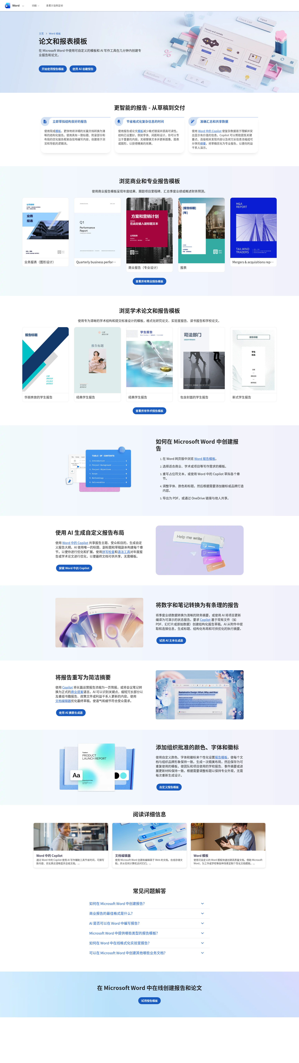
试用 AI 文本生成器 (171, 640)
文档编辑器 (63, 700)
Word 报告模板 (204, 458)
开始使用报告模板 (53, 69)
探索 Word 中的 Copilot (74, 568)
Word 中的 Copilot (209, 131)
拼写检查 (108, 551)
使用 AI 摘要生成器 (71, 713)
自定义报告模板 (169, 787)
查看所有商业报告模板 (149, 281)
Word (16, 5)
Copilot (205, 619)
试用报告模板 (149, 1001)
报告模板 (221, 757)
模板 (58, 131)
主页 (41, 33)
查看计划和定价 (54, 5)
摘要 (203, 143)
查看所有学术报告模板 (149, 411)
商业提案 (77, 691)
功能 (34, 5)
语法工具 (124, 551)
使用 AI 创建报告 (83, 69)
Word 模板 (55, 33)
